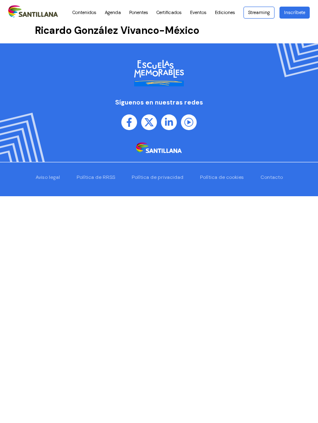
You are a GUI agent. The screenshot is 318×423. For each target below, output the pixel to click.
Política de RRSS (96, 177)
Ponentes (138, 12)
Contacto (271, 177)
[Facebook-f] (129, 122)
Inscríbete (294, 12)
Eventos (198, 12)
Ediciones (225, 12)
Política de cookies (222, 177)
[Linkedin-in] (169, 122)
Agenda (113, 12)
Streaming (259, 12)
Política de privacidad (157, 177)
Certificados (169, 12)
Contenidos (84, 12)
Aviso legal (48, 177)
